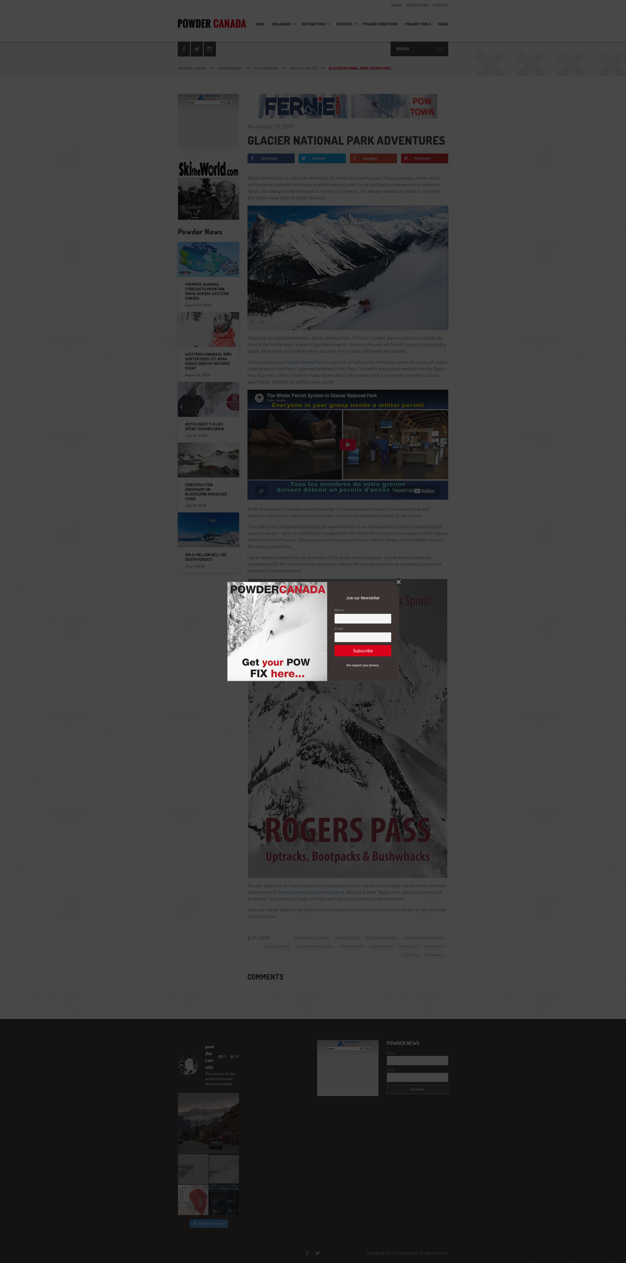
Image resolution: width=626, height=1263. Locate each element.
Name (339, 610)
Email (339, 629)
